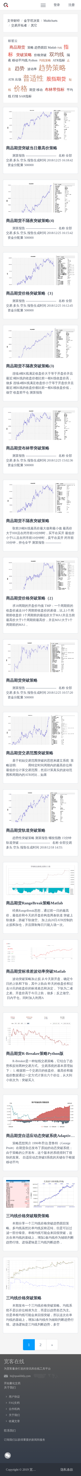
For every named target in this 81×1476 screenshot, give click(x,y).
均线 (59, 47)
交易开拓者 (19, 25)
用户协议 (14, 1396)
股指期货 (56, 79)
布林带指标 (54, 89)
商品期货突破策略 (22, 680)
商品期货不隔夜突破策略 (27, 521)
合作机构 (14, 1408)
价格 (21, 88)
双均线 (56, 54)
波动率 (32, 69)
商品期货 (17, 47)
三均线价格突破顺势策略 (27, 1216)
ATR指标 (59, 60)
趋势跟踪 (40, 47)
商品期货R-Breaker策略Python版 (35, 1053)
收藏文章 (14, 1421)
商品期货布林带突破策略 (27, 448)
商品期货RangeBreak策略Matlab (34, 903)
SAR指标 (25, 96)
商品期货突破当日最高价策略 (31, 148)
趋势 (20, 68)
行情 (15, 96)
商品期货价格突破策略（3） (30, 293)
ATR (11, 79)
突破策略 (24, 55)
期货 (32, 89)
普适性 (33, 78)
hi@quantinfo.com (20, 1376)
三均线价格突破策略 (23, 1298)
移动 (39, 89)
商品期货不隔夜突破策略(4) (30, 220)
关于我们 (14, 1415)
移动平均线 (20, 60)
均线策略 (45, 60)
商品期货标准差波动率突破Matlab (36, 971)
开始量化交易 (12, 1383)
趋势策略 (52, 68)
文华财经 (13, 20)
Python (33, 60)
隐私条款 (67, 1469)
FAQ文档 (14, 1402)
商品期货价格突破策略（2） (30, 598)
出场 (18, 79)
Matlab (52, 47)
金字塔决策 (32, 20)
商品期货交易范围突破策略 (29, 753)
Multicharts (50, 20)
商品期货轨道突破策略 (25, 830)
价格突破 (40, 55)
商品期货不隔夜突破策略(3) (30, 366)
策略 (30, 47)
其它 (34, 25)
